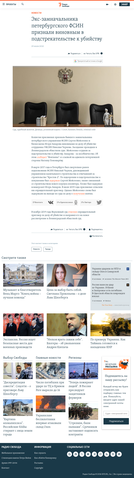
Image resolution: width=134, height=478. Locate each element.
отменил (72, 212)
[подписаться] (119, 454)
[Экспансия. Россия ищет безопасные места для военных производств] (23, 324)
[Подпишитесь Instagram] (100, 454)
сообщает (42, 157)
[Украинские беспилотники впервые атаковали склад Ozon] (50, 403)
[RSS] (106, 454)
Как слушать (40, 453)
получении (79, 194)
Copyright (38, 468)
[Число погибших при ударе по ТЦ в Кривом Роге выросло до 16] (50, 370)
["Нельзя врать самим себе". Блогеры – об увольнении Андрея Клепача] (67, 324)
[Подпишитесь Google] (69, 454)
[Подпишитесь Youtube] (88, 454)
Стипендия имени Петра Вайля (16, 458)
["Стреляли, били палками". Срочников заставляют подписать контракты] (83, 411)
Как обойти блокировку (45, 458)
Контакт (5, 468)
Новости (36, 13)
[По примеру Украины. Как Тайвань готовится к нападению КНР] (110, 324)
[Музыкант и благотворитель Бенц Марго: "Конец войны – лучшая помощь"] (23, 275)
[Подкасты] (112, 454)
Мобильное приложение (13, 453)
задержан (54, 181)
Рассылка (38, 463)
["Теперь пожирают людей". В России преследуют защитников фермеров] (83, 370)
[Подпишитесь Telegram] (94, 454)
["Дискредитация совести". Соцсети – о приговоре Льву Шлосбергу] (18, 370)
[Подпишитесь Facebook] (75, 454)
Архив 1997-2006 (9, 463)
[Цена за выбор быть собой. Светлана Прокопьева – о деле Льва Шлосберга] (67, 275)
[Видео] (107, 4)
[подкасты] (115, 4)
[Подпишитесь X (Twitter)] (81, 454)
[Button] (74, 53)
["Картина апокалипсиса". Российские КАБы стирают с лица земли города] (18, 407)
